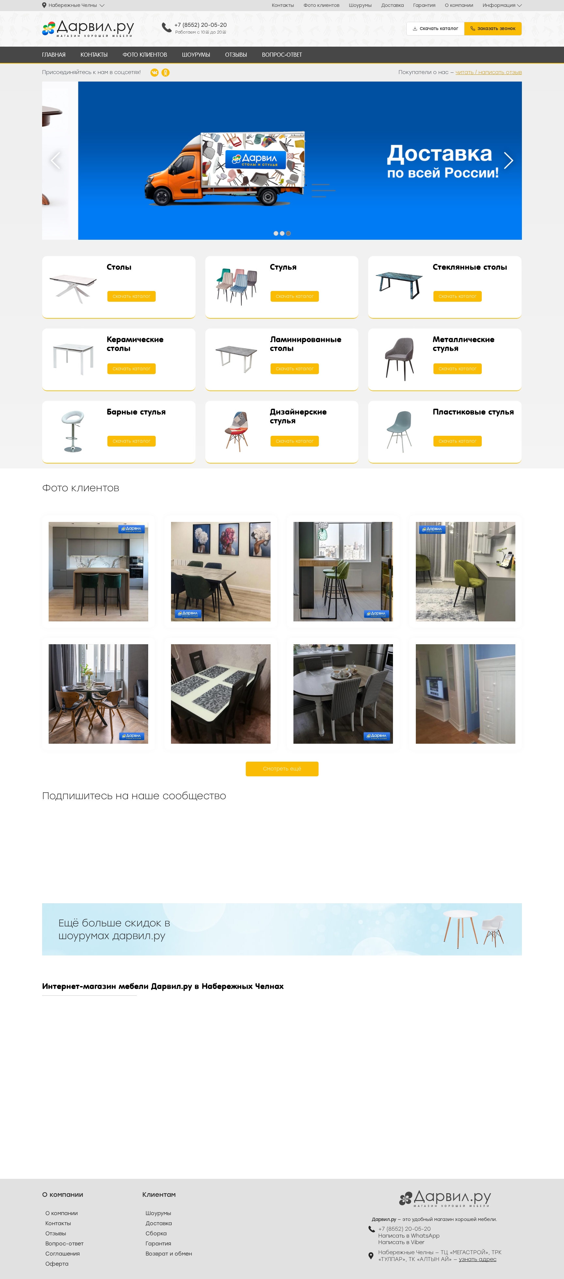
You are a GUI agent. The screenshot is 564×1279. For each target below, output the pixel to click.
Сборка (156, 1233)
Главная (54, 54)
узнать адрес (477, 1259)
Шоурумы (360, 5)
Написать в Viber (401, 1242)
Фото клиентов (321, 5)
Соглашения (62, 1254)
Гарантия (424, 5)
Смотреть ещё (282, 769)
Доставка (392, 5)
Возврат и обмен (169, 1254)
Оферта (57, 1264)
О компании (459, 5)
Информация (499, 5)
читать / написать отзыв (489, 72)
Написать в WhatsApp (409, 1236)
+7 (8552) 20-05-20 (200, 25)
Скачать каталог (131, 296)
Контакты (283, 5)
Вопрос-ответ (282, 54)
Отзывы (236, 54)
